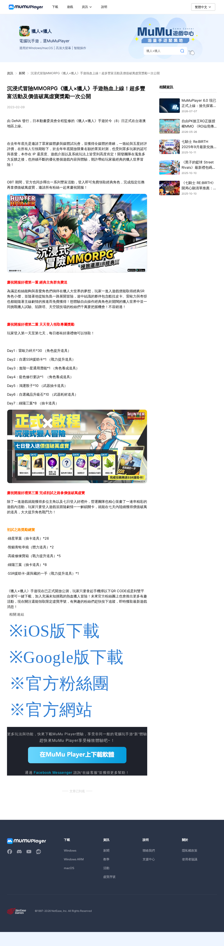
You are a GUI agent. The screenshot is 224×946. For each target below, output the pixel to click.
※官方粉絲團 (59, 683)
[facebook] (9, 851)
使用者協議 (189, 859)
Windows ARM (74, 859)
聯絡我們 (149, 850)
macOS (69, 868)
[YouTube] (29, 851)
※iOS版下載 (54, 631)
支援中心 (149, 859)
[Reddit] (38, 851)
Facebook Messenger (53, 772)
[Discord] (19, 851)
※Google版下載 (66, 657)
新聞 (22, 73)
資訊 (10, 73)
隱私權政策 (189, 850)
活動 (106, 868)
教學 (106, 859)
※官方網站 (51, 710)
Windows (70, 850)
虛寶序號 (109, 877)
